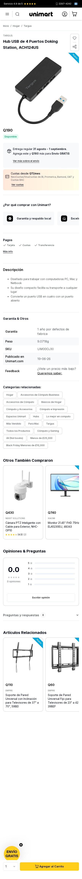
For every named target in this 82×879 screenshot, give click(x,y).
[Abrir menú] (7, 14)
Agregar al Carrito (51, 866)
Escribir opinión (41, 597)
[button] (12, 854)
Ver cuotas (17, 184)
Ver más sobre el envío (26, 160)
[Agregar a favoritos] (74, 38)
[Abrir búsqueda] (17, 14)
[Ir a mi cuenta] (64, 14)
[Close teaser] (21, 845)
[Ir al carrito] (75, 14)
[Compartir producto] (74, 47)
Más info (8, 251)
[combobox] (10, 866)
